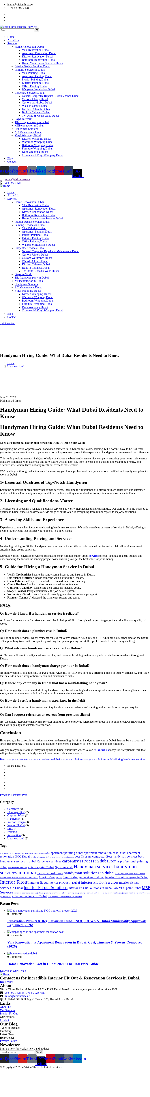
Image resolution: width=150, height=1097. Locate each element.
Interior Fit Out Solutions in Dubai (90, 888)
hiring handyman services (130, 759)
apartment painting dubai (67, 853)
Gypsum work (64, 867)
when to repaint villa (73, 897)
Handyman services (93, 866)
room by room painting (110, 893)
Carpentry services (49, 861)
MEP (10, 828)
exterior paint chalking (17, 868)
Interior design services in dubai (83, 877)
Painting (12, 831)
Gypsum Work (15, 815)
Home (10, 363)
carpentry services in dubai (86, 860)
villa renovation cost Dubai (29, 896)
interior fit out (38, 882)
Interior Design (16, 822)
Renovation (14, 835)
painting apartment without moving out (61, 893)
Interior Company (50, 877)
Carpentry (13, 808)
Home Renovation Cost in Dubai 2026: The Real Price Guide (53, 964)
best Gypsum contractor (90, 856)
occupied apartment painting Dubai (29, 893)
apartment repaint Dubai (41, 857)
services (94, 555)
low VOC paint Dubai (127, 888)
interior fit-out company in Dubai (126, 877)
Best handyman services (14, 759)
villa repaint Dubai (56, 897)
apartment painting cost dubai (37, 853)
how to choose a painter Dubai (25, 878)
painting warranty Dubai (88, 893)
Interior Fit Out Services (99, 882)
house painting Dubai (124, 874)
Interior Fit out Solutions (46, 887)
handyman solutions (71, 759)
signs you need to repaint (131, 893)
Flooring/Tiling (16, 812)
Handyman (13, 818)
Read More (6, 981)
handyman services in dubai (44, 759)
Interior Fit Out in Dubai (64, 882)
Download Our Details (13, 970)
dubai (3, 867)
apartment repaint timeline (63, 857)
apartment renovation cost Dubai (105, 853)
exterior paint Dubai (41, 867)
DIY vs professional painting (129, 861)
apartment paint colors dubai (12, 853)
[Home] (5, 185)
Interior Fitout (14, 882)
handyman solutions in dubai (99, 759)
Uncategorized (15, 366)
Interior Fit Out (16, 825)
